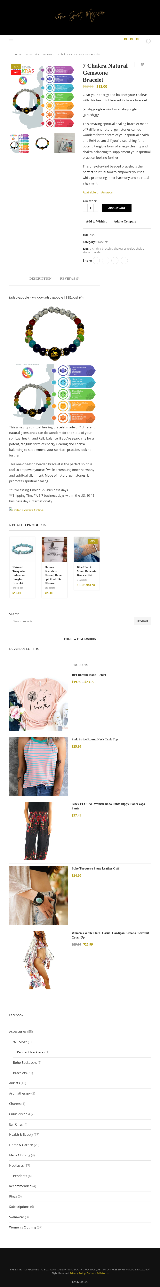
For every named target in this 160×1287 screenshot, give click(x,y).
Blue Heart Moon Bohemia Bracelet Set (86, 571)
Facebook (16, 1015)
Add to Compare (125, 221)
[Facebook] (113, 41)
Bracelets (48, 54)
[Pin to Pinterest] (114, 260)
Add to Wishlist (96, 221)
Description (40, 278)
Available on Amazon (98, 192)
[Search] (142, 41)
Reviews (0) (69, 278)
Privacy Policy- (78, 1273)
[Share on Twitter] (105, 260)
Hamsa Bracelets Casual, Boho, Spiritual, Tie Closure (53, 575)
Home (18, 54)
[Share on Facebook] (96, 260)
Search (14, 614)
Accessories (32, 54)
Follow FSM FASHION (24, 649)
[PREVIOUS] (13, 143)
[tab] (40, 278)
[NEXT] (73, 143)
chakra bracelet (124, 248)
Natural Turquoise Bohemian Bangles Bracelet (18, 575)
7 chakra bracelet (101, 248)
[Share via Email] (124, 260)
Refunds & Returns (97, 1273)
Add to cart (116, 207)
